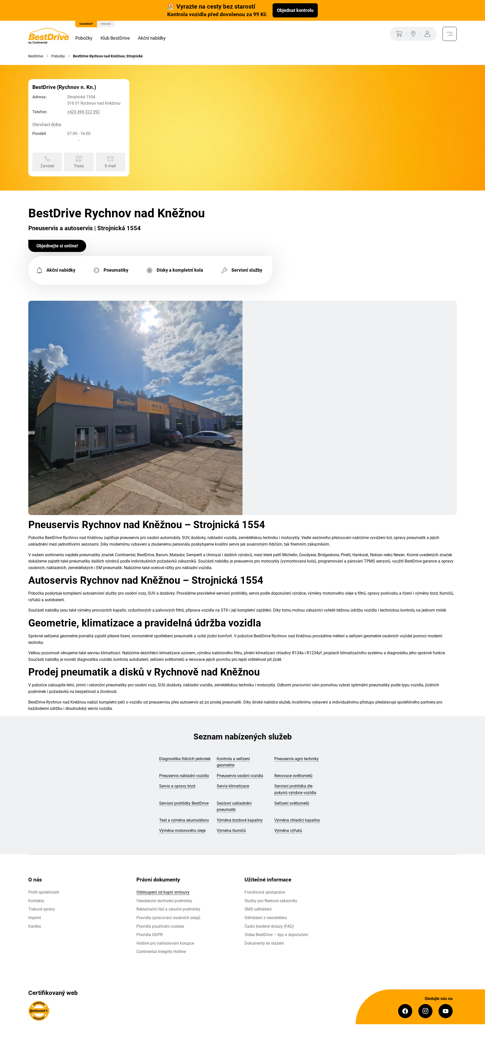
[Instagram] (425, 1011)
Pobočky (83, 38)
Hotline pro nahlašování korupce (165, 943)
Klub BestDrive (115, 38)
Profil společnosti (43, 892)
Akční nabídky (152, 38)
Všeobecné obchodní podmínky (164, 900)
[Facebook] (405, 1011)
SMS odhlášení (258, 909)
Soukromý (86, 23)
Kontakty (36, 900)
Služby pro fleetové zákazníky (271, 900)
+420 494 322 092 (83, 111)
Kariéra (34, 926)
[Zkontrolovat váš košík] (398, 34)
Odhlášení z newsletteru (266, 917)
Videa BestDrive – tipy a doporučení (276, 934)
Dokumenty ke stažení (264, 943)
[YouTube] (446, 1011)
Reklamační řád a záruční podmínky (168, 909)
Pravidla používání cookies (160, 926)
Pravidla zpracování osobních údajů (168, 917)
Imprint (34, 917)
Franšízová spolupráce (265, 892)
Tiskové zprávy (41, 909)
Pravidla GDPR (149, 934)
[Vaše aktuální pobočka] (413, 34)
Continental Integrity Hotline (161, 951)
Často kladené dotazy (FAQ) (269, 926)
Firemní (106, 23)
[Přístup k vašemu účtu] (428, 34)
